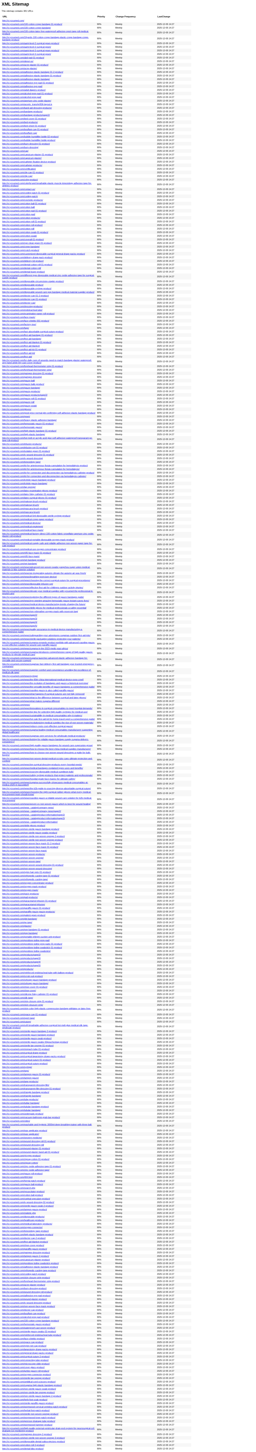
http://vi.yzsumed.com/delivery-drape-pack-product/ (27, 257)
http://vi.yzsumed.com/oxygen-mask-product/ (24, 886)
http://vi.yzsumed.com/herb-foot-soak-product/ (24, 1399)
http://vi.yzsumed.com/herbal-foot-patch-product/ (26, 1410)
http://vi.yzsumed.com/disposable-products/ (23, 1216)
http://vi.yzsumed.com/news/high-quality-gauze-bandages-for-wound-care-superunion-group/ (47, 745)
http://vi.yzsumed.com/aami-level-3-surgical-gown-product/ (30, 50)
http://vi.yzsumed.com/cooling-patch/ (20, 196)
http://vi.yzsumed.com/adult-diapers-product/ (24, 90)
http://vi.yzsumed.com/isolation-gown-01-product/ (26, 451)
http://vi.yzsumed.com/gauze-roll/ (18, 402)
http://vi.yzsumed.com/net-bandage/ (19, 563)
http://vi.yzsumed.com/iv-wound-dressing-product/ (26, 1302)
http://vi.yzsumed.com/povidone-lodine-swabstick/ (26, 951)
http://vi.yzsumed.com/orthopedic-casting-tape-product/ (29, 1270)
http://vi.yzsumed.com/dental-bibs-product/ (23, 1448)
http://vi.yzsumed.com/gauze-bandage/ (21, 388)
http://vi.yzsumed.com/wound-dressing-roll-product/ (27, 1292)
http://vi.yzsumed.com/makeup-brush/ (20, 505)
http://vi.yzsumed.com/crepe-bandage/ (21, 246)
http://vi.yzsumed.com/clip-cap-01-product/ (23, 172)
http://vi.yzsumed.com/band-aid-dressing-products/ (27, 108)
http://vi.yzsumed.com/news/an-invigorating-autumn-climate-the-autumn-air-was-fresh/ (44, 573)
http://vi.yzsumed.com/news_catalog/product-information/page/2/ (33, 815)
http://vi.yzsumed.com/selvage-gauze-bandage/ (25, 983)
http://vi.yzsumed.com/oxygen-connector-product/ (26, 1374)
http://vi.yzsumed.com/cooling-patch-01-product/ (25, 193)
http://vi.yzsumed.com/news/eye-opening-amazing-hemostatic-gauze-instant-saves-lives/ (45, 600)
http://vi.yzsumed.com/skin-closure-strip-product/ (26, 1277)
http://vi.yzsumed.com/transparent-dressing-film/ (25, 1085)
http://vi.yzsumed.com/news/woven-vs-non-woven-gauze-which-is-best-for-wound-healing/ (46, 804)
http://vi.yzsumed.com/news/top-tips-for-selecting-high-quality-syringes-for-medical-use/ (45, 712)
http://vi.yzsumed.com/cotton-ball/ (18, 207)
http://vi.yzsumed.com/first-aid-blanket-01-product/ (26, 342)
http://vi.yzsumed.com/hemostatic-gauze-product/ (26, 1324)
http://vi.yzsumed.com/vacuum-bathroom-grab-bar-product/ (31, 1117)
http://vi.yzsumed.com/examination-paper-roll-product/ (28, 313)
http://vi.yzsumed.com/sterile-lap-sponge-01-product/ (28, 1045)
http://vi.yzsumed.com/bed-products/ (20, 122)
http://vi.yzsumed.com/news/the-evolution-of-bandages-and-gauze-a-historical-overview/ (45, 683)
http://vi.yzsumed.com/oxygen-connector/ (22, 1227)
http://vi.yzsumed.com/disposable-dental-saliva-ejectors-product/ (33, 1441)
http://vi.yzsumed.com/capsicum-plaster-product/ (26, 1259)
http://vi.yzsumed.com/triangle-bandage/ (21, 1096)
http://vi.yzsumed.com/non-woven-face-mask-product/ (28, 1306)
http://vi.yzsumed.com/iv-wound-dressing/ (22, 458)
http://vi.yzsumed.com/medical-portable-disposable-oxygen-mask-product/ (38, 539)
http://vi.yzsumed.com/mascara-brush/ (21, 512)
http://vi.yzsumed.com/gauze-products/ (21, 391)
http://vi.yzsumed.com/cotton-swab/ (19, 236)
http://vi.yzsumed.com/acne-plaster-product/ (23, 1285)
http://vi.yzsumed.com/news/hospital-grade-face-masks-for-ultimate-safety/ (38, 779)
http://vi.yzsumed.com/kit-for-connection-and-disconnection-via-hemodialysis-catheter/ (44, 476)
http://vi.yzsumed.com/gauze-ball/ (18, 380)
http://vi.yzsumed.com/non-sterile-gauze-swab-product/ (29, 1389)
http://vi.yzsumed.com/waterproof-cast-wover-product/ (28, 1328)
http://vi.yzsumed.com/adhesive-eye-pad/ (22, 86)
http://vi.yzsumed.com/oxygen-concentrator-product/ (27, 883)
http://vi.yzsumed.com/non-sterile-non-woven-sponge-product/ (32, 840)
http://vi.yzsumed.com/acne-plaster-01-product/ (25, 65)
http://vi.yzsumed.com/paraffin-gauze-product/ (24, 1249)
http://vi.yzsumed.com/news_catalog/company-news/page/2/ (31, 811)
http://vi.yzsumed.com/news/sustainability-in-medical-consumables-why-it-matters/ (42, 715)
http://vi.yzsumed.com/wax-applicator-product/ (24, 1130)
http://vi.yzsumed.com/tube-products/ (20, 1099)
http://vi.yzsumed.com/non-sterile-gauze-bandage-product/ (30, 829)
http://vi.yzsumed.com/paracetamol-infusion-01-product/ (29, 901)
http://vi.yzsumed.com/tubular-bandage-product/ (25, 1106)
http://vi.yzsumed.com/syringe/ (17, 1067)
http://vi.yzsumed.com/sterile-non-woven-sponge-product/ (30, 1414)
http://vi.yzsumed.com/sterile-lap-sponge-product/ (26, 1378)
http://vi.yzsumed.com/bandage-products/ (22, 111)
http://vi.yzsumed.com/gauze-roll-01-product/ (24, 398)
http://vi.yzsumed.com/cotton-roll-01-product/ (24, 221)
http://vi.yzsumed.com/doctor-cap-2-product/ (24, 1238)
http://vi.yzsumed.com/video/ (16, 1121)
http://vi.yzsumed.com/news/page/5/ (19, 626)
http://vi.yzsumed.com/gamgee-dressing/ (22, 377)
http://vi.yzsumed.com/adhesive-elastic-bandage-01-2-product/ (32, 72)
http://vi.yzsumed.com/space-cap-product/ (22, 1342)
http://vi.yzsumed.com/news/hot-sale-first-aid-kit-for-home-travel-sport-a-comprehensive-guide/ (48, 719)
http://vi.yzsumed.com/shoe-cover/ (19, 990)
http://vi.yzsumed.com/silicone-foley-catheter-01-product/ (30, 994)
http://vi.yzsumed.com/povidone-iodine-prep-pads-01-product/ (32, 944)
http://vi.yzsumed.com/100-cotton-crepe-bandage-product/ (30, 1320)
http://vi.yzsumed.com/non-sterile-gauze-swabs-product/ (29, 832)
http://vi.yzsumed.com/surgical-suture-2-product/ (26, 1356)
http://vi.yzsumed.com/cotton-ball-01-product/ (24, 203)
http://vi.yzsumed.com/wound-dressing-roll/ (23, 1145)
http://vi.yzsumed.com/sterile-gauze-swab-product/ (27, 1038)
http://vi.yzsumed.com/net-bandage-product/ (23, 560)
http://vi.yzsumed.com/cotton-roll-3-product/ (23, 1445)
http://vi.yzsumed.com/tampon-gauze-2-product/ (25, 1256)
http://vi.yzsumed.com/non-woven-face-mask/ (24, 850)
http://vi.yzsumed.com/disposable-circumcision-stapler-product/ (33, 281)
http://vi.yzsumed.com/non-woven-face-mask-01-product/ (30, 847)
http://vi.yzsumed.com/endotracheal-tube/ (22, 310)
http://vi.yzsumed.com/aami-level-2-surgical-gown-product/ (30, 43)
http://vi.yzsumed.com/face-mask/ (18, 317)
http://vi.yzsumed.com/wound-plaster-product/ (24, 1299)
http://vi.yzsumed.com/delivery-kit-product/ (23, 261)
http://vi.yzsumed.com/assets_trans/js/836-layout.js (27, 104)
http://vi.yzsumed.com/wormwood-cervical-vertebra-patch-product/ (34, 1407)
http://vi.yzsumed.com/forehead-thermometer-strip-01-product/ (32, 366)
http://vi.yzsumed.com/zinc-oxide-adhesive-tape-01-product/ (31, 1166)
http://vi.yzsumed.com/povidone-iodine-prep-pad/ (26, 940)
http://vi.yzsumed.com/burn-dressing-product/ (24, 1288)
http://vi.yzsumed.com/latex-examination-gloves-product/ (29, 490)
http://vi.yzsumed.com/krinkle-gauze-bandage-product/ (28, 480)
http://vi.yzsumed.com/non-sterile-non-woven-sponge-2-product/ (33, 836)
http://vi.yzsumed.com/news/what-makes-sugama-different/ (31, 701)
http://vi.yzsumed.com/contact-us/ (18, 189)
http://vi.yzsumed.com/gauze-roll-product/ (22, 1173)
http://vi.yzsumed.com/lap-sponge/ (19, 487)
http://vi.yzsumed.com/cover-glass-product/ (23, 1367)
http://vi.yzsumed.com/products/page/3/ (21, 958)
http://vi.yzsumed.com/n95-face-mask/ (21, 556)
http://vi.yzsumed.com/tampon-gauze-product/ (24, 1209)
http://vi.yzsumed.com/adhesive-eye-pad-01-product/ (28, 83)
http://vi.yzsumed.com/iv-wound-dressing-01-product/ (28, 455)
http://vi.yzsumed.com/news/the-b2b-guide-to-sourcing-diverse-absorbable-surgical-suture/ (46, 788)
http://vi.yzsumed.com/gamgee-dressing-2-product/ (27, 1434)
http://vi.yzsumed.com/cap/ (15, 151)
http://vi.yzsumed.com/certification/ (19, 169)
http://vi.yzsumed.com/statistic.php (19, 1213)
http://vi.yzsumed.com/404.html (17, 1177)
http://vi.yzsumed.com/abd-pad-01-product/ (23, 57)
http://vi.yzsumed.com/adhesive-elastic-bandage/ (26, 79)
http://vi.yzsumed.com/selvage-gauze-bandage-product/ (29, 980)
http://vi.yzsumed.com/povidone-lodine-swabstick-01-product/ (32, 947)
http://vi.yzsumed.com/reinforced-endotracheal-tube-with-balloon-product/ (37, 972)
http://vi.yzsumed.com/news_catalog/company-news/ (28, 807)
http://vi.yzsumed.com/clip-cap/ (17, 176)
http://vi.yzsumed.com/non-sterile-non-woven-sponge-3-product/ (33, 1438)
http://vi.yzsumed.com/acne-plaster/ (19, 68)
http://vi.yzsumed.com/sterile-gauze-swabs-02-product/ (29, 1331)
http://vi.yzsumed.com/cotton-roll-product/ (22, 225)
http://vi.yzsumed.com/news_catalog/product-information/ (30, 822)
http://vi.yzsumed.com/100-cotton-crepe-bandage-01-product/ (32, 24)
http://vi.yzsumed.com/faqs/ (15, 328)
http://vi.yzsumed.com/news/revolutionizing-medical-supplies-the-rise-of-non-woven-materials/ (47, 722)
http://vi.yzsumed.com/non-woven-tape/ (21, 861)
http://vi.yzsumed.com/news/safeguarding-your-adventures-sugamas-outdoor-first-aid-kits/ (46, 635)
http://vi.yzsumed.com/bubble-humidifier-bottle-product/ (28, 140)
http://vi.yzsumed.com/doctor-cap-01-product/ (24, 299)
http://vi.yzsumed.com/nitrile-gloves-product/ (23, 825)
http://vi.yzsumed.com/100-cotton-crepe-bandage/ (26, 28)
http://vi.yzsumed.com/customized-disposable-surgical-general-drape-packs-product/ (43, 254)
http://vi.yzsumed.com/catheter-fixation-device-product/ (29, 161)
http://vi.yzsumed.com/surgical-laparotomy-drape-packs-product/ (33, 1056)
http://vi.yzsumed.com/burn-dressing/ (20, 147)
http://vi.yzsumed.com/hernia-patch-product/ (23, 1181)
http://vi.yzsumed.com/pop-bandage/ (20, 933)
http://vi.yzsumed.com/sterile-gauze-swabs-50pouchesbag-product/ (35, 1042)
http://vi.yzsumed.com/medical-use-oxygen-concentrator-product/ (34, 549)
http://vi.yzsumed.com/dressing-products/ (22, 306)
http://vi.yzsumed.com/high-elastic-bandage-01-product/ (29, 431)
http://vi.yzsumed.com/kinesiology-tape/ (21, 462)
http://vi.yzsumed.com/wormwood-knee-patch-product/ (28, 1417)
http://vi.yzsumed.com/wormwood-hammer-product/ (27, 1424)
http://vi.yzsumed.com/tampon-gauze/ (20, 1078)
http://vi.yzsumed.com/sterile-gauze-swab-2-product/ (28, 1206)
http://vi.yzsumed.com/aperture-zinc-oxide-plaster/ (26, 100)
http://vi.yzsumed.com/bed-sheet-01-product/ (24, 126)
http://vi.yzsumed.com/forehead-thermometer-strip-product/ (31, 1281)
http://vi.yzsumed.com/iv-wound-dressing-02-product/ (28, 1202)
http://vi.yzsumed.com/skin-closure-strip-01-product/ (27, 1001)
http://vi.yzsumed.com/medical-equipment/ (22, 526)
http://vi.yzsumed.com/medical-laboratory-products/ (27, 1224)
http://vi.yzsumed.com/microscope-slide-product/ (26, 1363)
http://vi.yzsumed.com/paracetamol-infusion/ (23, 904)
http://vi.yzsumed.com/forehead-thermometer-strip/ (27, 370)
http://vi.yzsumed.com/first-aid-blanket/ (21, 346)
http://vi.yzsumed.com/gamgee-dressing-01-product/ (27, 373)
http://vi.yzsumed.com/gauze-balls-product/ (23, 384)
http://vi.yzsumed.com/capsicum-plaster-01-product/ (27, 154)
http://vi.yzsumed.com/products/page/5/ (21, 965)
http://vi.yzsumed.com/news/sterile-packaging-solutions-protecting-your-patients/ (41, 639)
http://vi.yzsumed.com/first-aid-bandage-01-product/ (27, 335)
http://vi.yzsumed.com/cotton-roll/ (18, 228)
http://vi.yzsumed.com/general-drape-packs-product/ (27, 1353)
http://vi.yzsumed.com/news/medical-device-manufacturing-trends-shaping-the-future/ (43, 604)
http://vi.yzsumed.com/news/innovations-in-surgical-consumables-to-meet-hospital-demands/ (47, 708)
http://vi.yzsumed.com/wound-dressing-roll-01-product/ (28, 1141)
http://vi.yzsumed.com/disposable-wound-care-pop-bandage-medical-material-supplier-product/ (48, 292)
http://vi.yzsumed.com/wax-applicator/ (20, 1134)
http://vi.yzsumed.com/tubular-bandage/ (21, 1110)
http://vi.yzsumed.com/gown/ (16, 416)
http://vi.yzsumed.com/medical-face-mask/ (22, 530)
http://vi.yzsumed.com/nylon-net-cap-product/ (24, 1346)
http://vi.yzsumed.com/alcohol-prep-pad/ (21, 97)
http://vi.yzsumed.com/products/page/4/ (21, 962)
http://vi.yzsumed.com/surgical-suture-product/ (25, 1063)
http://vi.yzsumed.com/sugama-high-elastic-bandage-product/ (32, 1385)
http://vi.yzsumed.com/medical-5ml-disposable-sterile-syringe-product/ (36, 515)
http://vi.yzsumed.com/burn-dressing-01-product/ (26, 144)
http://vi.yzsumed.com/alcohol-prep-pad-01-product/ (27, 93)
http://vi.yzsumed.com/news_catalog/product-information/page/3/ (33, 818)
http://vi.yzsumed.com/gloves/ (16, 409)
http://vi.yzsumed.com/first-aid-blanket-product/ (25, 1241)
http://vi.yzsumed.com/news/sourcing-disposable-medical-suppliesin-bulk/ (38, 771)
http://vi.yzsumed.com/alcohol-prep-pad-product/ (25, 1317)
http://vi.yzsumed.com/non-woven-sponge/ (23, 858)
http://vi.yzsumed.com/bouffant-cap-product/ (23, 1313)
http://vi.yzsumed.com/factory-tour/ (19, 324)
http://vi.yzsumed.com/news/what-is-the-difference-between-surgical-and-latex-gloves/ (44, 697)
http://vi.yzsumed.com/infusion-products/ (22, 444)
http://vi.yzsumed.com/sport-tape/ (18, 1018)
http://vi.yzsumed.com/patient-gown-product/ (23, 915)
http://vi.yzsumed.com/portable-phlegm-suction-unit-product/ (31, 937)
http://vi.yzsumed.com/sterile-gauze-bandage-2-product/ (29, 1031)
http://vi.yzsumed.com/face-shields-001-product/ (25, 321)
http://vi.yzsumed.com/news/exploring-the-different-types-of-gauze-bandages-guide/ (43, 597)
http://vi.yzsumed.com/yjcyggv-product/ (21, 1155)
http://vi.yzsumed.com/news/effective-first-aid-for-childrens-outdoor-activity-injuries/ (42, 587)
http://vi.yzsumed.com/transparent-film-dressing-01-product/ (31, 1088)
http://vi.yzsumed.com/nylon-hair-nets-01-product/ (26, 872)
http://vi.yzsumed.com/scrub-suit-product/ (22, 976)
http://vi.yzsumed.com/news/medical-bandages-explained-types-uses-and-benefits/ (42, 768)
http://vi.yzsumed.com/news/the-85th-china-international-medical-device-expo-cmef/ (43, 679)
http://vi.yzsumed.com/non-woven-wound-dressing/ (27, 868)
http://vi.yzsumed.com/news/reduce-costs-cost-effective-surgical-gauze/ (37, 726)
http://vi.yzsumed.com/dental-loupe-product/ (23, 272)
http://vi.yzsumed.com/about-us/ (17, 61)
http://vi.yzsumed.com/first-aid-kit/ (18, 353)
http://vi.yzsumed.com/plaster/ (16, 926)
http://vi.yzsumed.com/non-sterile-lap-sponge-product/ (28, 1392)
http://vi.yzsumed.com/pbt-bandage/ (19, 919)
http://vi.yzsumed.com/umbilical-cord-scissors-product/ (29, 1381)
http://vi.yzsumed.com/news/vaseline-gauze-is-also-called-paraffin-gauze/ (38, 690)
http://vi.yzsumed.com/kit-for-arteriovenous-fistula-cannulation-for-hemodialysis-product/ (45, 465)
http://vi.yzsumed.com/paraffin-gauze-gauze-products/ (28, 911)
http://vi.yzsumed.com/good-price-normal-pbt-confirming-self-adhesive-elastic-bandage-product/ (48, 413)
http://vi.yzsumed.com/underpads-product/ (22, 1114)
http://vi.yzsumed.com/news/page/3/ (19, 618)
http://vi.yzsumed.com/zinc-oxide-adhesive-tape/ (25, 1170)
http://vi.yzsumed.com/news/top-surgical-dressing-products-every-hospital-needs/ (42, 764)
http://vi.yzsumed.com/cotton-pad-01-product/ (24, 211)
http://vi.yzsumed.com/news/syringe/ (20, 676)
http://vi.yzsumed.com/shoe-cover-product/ (23, 1245)
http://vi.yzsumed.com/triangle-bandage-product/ (25, 1092)
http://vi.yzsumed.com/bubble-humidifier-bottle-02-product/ (30, 136)
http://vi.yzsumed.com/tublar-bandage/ (20, 1103)
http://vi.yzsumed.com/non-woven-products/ (23, 854)
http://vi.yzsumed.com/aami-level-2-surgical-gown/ (26, 47)
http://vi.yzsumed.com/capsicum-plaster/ (22, 158)
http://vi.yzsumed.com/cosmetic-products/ (22, 200)
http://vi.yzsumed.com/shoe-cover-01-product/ (24, 987)
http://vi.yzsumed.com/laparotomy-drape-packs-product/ (29, 1349)
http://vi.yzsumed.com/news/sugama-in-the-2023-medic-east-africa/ (35, 648)
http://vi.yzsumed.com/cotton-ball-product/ (22, 1195)
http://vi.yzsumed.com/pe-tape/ (17, 922)
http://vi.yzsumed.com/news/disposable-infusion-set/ (27, 584)
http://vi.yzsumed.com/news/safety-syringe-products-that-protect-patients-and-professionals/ (47, 775)
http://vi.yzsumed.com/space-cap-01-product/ (24, 1014)
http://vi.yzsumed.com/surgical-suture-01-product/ (26, 1060)
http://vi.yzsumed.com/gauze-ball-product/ (22, 1184)
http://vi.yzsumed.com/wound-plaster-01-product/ (26, 1148)
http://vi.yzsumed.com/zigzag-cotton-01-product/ (25, 1159)
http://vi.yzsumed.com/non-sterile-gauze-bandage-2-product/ (31, 1396)
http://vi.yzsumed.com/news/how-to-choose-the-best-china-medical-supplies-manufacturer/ (46, 749)
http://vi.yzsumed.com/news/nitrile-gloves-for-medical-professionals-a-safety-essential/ (44, 608)
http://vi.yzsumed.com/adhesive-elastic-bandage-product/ (30, 1267)
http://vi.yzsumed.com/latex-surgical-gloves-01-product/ (29, 498)
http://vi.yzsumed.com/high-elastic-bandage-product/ (27, 1234)
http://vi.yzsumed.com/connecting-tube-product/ (25, 1360)
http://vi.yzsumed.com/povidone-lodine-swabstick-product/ (30, 1263)
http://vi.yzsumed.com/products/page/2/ (21, 954)
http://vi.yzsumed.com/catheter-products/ (22, 165)
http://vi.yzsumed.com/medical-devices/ (21, 523)
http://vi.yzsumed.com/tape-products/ (20, 1081)
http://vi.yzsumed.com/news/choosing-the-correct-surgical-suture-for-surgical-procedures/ (46, 580)
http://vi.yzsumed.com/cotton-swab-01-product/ (25, 232)
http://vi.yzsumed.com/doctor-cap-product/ (23, 1310)
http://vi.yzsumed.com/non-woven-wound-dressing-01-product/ (32, 865)
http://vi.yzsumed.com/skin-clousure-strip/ (22, 1005)
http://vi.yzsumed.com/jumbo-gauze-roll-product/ (25, 1371)
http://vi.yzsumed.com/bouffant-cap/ (19, 133)
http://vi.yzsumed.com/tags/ (15, 1070)
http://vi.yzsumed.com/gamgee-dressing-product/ (26, 1252)
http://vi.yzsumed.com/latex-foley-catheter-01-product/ (28, 494)
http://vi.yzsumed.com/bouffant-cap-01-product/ (25, 129)
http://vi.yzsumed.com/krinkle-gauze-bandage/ (24, 483)
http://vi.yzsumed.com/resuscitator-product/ (23, 1191)
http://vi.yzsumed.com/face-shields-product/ (23, 1338)
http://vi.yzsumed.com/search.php (18, 1188)
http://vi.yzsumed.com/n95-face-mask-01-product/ (26, 553)
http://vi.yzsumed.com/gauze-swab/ (19, 405)
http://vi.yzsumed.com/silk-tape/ (17, 998)
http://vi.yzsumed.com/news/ (16, 704)
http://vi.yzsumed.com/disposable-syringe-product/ (26, 288)
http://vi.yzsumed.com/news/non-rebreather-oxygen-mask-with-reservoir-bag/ (40, 611)
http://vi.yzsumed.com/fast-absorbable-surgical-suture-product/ (33, 331)
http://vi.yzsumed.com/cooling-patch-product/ (24, 1274)
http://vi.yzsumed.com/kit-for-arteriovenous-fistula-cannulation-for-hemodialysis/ (41, 469)
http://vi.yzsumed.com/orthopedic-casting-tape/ (25, 879)
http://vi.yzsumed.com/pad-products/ (20, 897)
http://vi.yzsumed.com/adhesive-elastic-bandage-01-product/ (31, 75)
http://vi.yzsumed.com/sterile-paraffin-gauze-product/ (28, 1403)
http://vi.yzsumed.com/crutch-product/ (20, 250)
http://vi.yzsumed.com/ (13, 20)
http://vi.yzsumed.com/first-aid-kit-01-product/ (24, 349)
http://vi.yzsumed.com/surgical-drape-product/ (24, 1053)
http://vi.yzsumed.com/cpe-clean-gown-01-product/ (27, 243)
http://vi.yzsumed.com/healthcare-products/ (23, 1220)
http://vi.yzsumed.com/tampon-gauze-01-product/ (26, 1074)
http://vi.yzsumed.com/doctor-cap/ (18, 303)
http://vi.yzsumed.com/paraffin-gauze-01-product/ (26, 908)
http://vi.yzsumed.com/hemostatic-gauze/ (22, 427)
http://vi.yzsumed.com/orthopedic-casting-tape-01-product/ (30, 876)
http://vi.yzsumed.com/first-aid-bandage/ (21, 338)
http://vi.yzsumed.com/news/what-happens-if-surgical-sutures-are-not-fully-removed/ (43, 694)
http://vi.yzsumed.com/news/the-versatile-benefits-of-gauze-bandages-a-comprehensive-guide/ (48, 687)
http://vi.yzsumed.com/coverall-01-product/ (23, 239)
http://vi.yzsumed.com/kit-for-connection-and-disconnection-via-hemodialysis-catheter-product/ (48, 472)
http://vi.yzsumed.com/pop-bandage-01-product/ (25, 929)
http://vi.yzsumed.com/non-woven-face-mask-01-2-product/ (31, 843)
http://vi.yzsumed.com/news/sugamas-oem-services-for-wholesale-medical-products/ (43, 736)
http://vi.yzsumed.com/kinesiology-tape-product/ (25, 1231)
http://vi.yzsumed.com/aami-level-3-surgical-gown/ (26, 54)
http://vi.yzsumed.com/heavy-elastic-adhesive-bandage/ (29, 420)
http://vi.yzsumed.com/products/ (17, 969)
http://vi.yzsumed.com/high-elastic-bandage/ (23, 434)
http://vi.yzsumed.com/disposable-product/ (22, 285)
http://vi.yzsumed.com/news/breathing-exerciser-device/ (29, 576)
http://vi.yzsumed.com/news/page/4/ (19, 622)
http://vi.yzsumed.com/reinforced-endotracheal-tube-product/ (31, 1335)
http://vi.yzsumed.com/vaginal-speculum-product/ (26, 1198)
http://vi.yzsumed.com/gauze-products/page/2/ (24, 395)
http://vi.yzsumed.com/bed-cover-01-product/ (24, 118)
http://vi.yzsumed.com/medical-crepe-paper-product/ (27, 519)
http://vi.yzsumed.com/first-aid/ (17, 356)
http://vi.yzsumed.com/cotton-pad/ (18, 214)
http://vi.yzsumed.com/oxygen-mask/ (20, 890)
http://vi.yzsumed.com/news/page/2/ (19, 615)
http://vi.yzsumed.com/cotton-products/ (21, 218)
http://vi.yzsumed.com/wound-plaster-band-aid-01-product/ (30, 1152)
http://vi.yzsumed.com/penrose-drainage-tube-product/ (28, 1421)
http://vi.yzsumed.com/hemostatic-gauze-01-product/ (28, 423)
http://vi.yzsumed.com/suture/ (16, 1021)
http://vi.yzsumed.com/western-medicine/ (22, 1137)
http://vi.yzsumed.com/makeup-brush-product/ (24, 501)
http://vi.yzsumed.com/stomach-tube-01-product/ (26, 1049)
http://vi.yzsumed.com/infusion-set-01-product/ (24, 447)
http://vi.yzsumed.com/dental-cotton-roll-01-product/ (27, 264)
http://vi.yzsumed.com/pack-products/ (20, 893)
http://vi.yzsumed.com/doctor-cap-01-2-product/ (25, 295)
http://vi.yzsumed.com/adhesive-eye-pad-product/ (26, 1295)
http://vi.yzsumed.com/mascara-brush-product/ (25, 508)
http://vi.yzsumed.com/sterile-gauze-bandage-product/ (28, 1035)
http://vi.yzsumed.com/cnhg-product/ (20, 179)
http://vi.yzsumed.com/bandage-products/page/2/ (26, 115)
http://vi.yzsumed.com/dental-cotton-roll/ (21, 268)
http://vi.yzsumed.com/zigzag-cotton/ (20, 1163)
